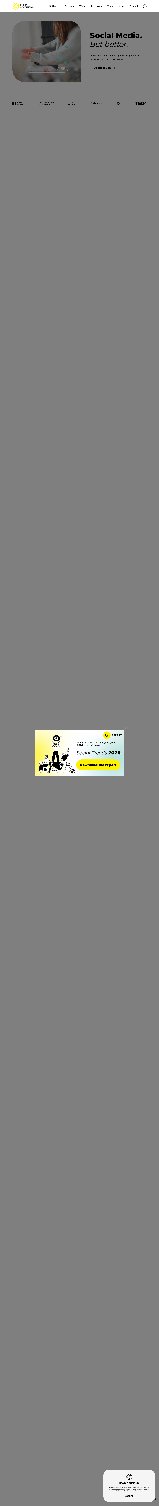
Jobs (121, 6)
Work (82, 6)
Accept (129, 1496)
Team (110, 6)
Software (54, 6)
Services (69, 6)
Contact (133, 6)
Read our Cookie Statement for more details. (131, 1491)
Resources (96, 6)
